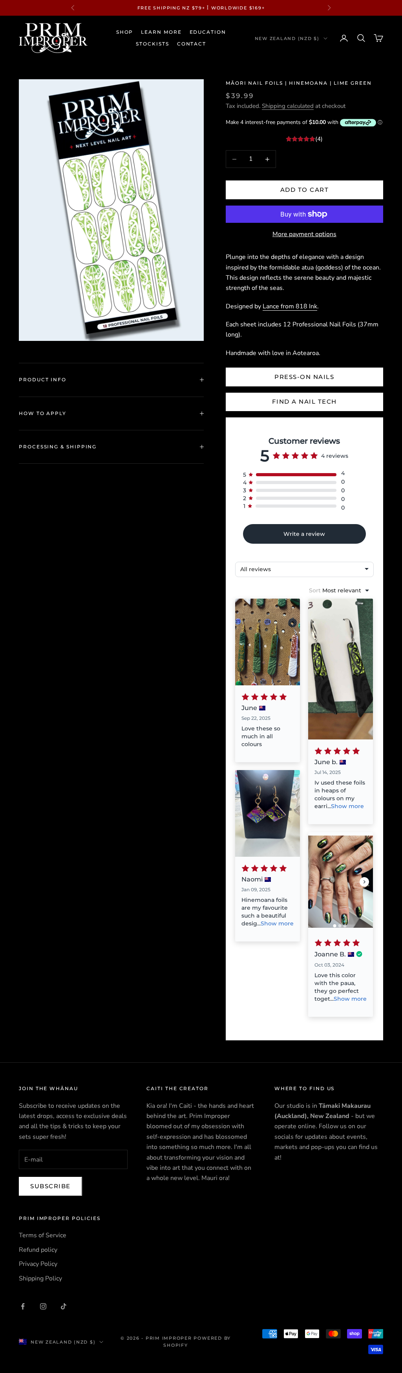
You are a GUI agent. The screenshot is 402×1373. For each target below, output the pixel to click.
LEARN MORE (161, 32)
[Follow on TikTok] (64, 1306)
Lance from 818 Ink (290, 306)
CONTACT (191, 44)
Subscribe (50, 1186)
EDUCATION (208, 32)
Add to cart (304, 189)
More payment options (304, 234)
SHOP (124, 32)
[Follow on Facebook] (23, 1306)
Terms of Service (42, 1235)
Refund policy (38, 1250)
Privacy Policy (38, 1264)
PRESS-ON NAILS (304, 377)
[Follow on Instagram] (43, 1306)
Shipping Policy (40, 1278)
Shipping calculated (288, 106)
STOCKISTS (152, 44)
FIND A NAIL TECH (304, 401)
